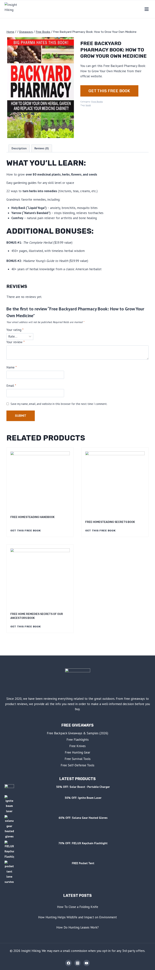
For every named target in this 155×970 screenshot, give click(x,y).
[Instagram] (77, 963)
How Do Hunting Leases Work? (77, 927)
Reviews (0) (41, 148)
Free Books (97, 101)
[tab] (19, 148)
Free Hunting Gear (77, 752)
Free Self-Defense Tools (77, 765)
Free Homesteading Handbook (32, 517)
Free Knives (77, 746)
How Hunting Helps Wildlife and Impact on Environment (77, 917)
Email (11, 386)
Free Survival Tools (78, 759)
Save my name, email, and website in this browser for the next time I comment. (59, 404)
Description (19, 148)
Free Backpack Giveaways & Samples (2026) (77, 733)
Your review (15, 342)
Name (11, 367)
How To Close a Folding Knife (77, 907)
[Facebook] (68, 963)
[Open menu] (146, 9)
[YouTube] (86, 963)
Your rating (14, 330)
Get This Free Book (109, 90)
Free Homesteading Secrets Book (110, 522)
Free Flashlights (78, 739)
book (88, 105)
